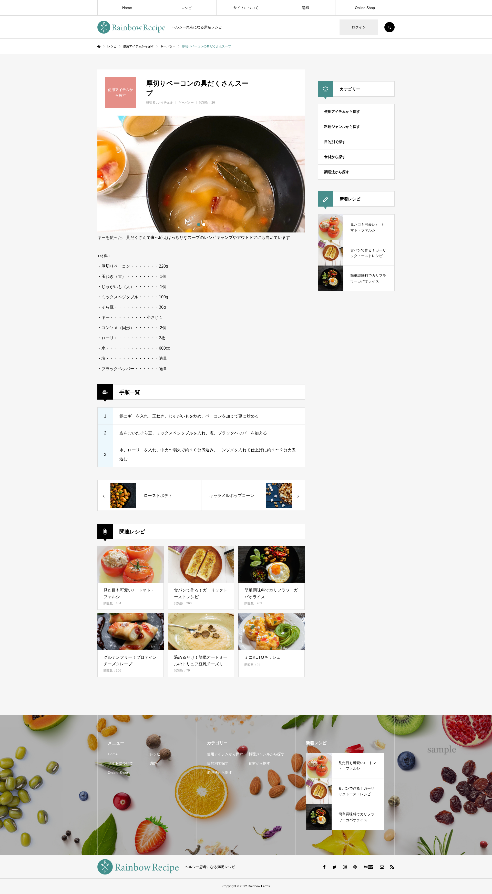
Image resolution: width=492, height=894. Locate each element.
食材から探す (335, 157)
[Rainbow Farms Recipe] (131, 27)
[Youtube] (368, 866)
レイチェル (165, 102)
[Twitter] (334, 866)
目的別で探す (335, 142)
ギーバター (186, 102)
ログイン (359, 27)
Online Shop (365, 8)
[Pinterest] (354, 866)
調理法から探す (336, 172)
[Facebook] (324, 866)
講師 (305, 8)
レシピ (186, 8)
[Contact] (381, 866)
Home (127, 8)
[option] (201, 174)
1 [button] (198, 224)
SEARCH (389, 27)
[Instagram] (344, 866)
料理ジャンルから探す (342, 127)
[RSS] (392, 866)
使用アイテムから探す (342, 111)
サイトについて (246, 8)
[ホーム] (98, 46)
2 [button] (203, 224)
